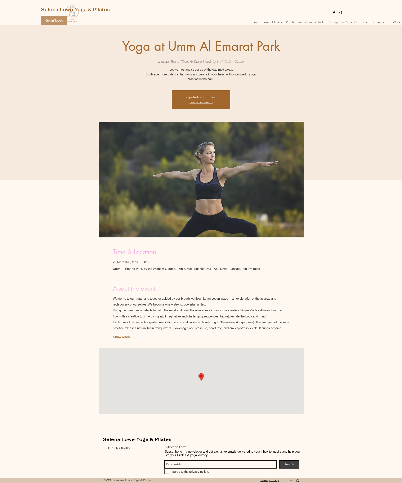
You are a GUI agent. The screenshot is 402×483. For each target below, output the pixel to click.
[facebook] (334, 12)
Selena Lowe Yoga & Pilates (75, 9)
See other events (201, 102)
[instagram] (340, 12)
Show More (121, 337)
